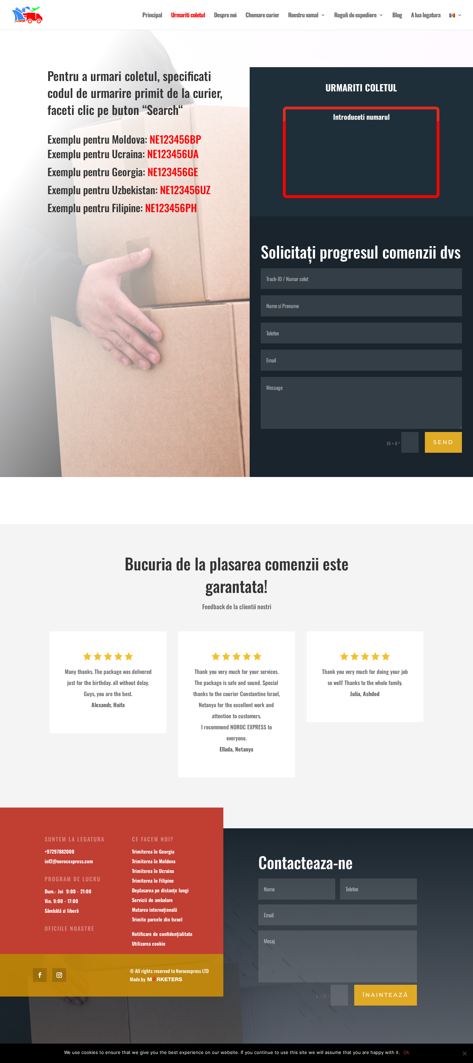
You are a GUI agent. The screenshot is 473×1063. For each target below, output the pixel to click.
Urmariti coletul (188, 15)
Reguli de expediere (355, 15)
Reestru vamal (303, 15)
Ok (406, 1052)
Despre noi (225, 15)
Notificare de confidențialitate (162, 933)
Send (443, 442)
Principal (152, 15)
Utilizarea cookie (149, 943)
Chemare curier (262, 15)
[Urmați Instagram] (59, 975)
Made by (139, 979)
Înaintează (386, 995)
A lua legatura (425, 15)
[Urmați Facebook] (40, 975)
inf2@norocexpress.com (69, 861)
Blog (397, 15)
